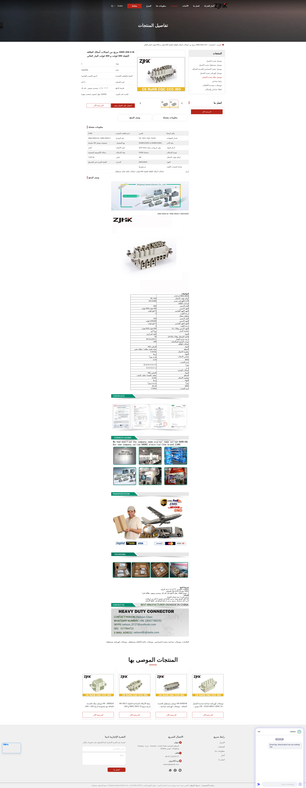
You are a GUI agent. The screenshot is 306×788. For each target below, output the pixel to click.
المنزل (148, 6)
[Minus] (258, 731)
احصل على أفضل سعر (123, 106)
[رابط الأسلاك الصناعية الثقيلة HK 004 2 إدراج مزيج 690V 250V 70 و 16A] (134, 685)
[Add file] (300, 784)
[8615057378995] (170, 771)
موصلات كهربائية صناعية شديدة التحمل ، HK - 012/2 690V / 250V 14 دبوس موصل (208, 705)
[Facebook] (175, 771)
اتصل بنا (196, 6)
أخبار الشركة (209, 6)
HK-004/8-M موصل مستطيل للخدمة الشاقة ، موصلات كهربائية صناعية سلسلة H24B (172, 705)
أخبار (223, 755)
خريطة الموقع (195, 785)
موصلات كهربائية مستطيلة (116, 642)
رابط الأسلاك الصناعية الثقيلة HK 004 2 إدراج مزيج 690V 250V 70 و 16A (134, 705)
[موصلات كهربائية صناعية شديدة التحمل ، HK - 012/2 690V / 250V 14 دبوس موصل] (208, 685)
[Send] (259, 784)
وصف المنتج (134, 117)
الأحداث (185, 6)
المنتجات (174, 6)
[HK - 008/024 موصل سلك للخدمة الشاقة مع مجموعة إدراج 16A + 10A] (98, 685)
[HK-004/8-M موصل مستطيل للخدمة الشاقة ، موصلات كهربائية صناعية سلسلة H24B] (171, 685)
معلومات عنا (161, 6)
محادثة (134, 6)
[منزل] (221, 6)
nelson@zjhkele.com (171, 764)
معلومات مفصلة (170, 117)
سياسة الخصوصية (208, 785)
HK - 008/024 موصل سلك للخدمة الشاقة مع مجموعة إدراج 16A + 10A (99, 705)
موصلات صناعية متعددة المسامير (168, 642)
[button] (220, 690)
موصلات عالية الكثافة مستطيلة (141, 642)
